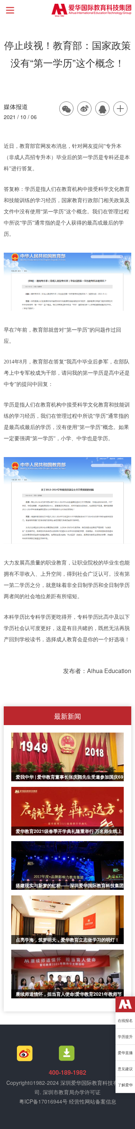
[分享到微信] (66, 108)
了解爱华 (125, 1084)
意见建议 (125, 1068)
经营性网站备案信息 (92, 1101)
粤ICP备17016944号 (43, 1101)
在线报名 (125, 1020)
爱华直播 (125, 1052)
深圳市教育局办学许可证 (71, 1092)
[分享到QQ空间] (102, 108)
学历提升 (125, 1036)
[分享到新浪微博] (84, 108)
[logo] (125, 1004)
